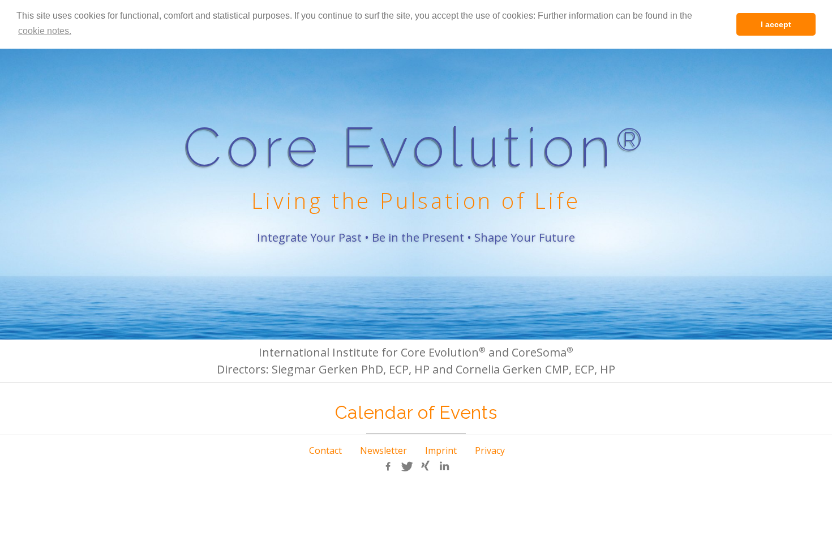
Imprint (441, 450)
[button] (388, 466)
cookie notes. (44, 31)
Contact (325, 450)
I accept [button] (776, 24)
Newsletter (383, 450)
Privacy (490, 450)
